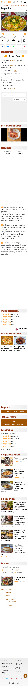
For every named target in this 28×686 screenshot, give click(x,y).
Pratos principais (10, 605)
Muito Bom (15, 317)
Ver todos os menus (5, 666)
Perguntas (5, 670)
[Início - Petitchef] (2, 5)
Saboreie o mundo (11, 599)
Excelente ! (15, 314)
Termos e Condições (18, 668)
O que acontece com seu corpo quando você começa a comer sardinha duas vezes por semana (13, 521)
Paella (5, 567)
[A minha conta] (17, 2)
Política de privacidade (18, 664)
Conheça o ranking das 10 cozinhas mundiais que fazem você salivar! (13, 487)
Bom (12, 319)
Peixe (13, 570)
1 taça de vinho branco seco (12, 74)
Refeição (8, 592)
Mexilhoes (19, 573)
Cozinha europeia (11, 601)
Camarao (6, 570)
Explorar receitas (7, 589)
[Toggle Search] (21, 2)
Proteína (8, 595)
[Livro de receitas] (13, 2)
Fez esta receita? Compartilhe (14, 424)
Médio (13, 322)
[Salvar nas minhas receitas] (24, 40)
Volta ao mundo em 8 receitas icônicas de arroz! (19, 472)
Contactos (19, 660)
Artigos (4, 672)
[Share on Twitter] (19, 46)
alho (14, 80)
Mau (12, 324)
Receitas (4, 660)
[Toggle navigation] (25, 2)
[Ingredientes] (2, 343)
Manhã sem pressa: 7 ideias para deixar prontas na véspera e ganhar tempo (14, 549)
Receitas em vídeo (7, 663)
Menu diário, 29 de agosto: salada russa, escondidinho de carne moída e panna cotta (14, 535)
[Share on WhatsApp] (13, 46)
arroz (15, 71)
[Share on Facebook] (2, 46)
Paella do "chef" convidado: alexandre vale (7, 348)
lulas (11, 65)
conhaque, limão (8, 77)
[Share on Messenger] (8, 46)
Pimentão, (9, 88)
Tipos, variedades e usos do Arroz (20, 459)
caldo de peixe (8, 85)
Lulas (5, 573)
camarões (12, 60)
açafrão (12, 88)
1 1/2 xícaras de (10, 71)
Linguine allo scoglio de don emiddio (19, 348)
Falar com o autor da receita (15, 411)
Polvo (11, 573)
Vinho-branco (14, 567)
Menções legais (20, 671)
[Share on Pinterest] (24, 46)
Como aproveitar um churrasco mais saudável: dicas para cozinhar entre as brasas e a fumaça (14, 507)
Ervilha (20, 570)
